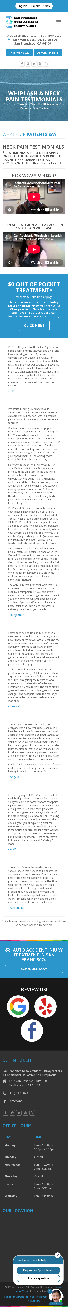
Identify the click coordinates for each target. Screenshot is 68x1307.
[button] (22, 6)
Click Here (34, 325)
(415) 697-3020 (19, 52)
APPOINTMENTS (47, 52)
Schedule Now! (34, 969)
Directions (15, 1101)
